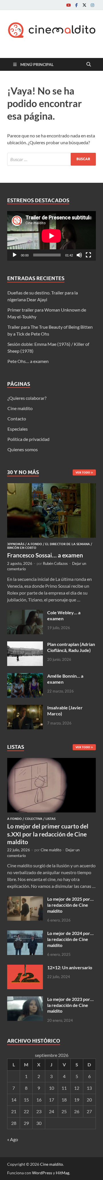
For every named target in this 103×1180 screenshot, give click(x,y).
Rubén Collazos (55, 563)
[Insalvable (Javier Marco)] (25, 708)
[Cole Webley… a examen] (25, 613)
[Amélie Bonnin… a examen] (25, 676)
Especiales (17, 429)
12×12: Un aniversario (69, 967)
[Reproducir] (14, 255)
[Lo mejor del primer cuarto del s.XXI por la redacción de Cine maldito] (51, 761)
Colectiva (33, 819)
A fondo (34, 544)
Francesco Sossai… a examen (45, 555)
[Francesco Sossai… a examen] (51, 486)
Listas (50, 819)
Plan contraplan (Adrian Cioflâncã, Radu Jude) (71, 647)
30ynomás (15, 544)
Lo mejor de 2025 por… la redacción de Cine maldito (70, 905)
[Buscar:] (51, 159)
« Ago (12, 1139)
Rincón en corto (21, 548)
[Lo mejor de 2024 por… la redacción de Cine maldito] (25, 933)
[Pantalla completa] (88, 255)
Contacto (16, 418)
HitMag (62, 1172)
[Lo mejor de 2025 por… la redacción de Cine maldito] (25, 899)
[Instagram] (92, 5)
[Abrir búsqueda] (88, 64)
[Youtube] (68, 5)
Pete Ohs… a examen (28, 361)
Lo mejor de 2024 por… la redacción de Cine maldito (70, 939)
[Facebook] (76, 5)
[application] (51, 236)
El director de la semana (67, 544)
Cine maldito (20, 408)
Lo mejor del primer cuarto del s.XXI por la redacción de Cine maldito (47, 833)
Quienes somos (22, 449)
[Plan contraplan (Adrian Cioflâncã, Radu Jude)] (25, 644)
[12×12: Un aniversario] (25, 968)
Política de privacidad (28, 439)
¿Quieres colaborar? (26, 398)
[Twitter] (84, 5)
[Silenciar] (79, 255)
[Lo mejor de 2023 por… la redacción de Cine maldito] (25, 999)
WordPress (42, 1172)
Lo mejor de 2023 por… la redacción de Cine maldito (70, 1005)
